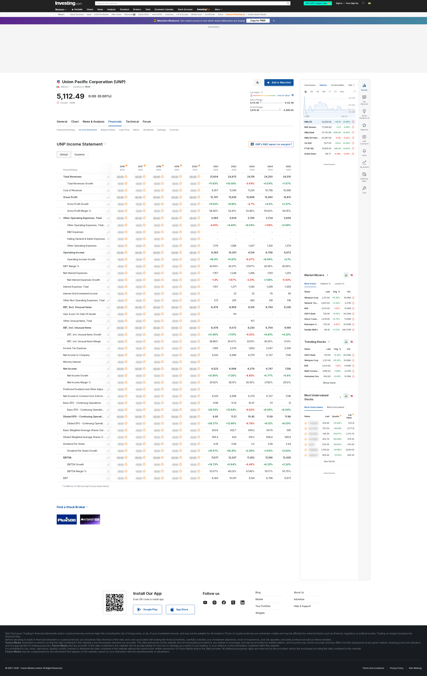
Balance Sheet (108, 130)
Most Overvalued (335, 407)
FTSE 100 (309, 148)
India (89, 14)
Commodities (337, 85)
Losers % (339, 283)
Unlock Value (283, 95)
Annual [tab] (64, 154)
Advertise (299, 599)
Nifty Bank (309, 132)
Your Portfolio (263, 606)
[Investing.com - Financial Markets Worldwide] (68, 3)
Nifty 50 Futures (312, 138)
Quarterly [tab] (80, 154)
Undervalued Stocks (257, 14)
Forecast (174, 130)
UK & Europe (182, 14)
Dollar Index (310, 154)
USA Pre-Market (101, 14)
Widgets (260, 612)
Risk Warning (415, 668)
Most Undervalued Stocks (316, 397)
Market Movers (314, 275)
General (62, 121)
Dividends (148, 130)
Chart (75, 121)
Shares (61, 14)
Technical (132, 121)
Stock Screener (185, 9)
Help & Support (302, 606)
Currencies (309, 85)
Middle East (196, 14)
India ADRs (157, 14)
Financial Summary (66, 130)
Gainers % (325, 283)
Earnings (161, 130)
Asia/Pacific (210, 14)
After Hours (116, 14)
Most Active (310, 283)
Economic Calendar (164, 9)
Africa (220, 14)
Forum (147, 121)
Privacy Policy (396, 668)
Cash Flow (124, 130)
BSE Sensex (310, 127)
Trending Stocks (315, 341)
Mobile (259, 599)
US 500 (308, 143)
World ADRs (143, 14)
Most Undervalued (313, 407)
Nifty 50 (308, 122)
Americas (169, 14)
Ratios (136, 130)
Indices (323, 85)
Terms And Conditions (373, 668)
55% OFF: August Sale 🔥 (318, 3)
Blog (258, 592)
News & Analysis (93, 121)
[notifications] (363, 3)
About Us (299, 592)
